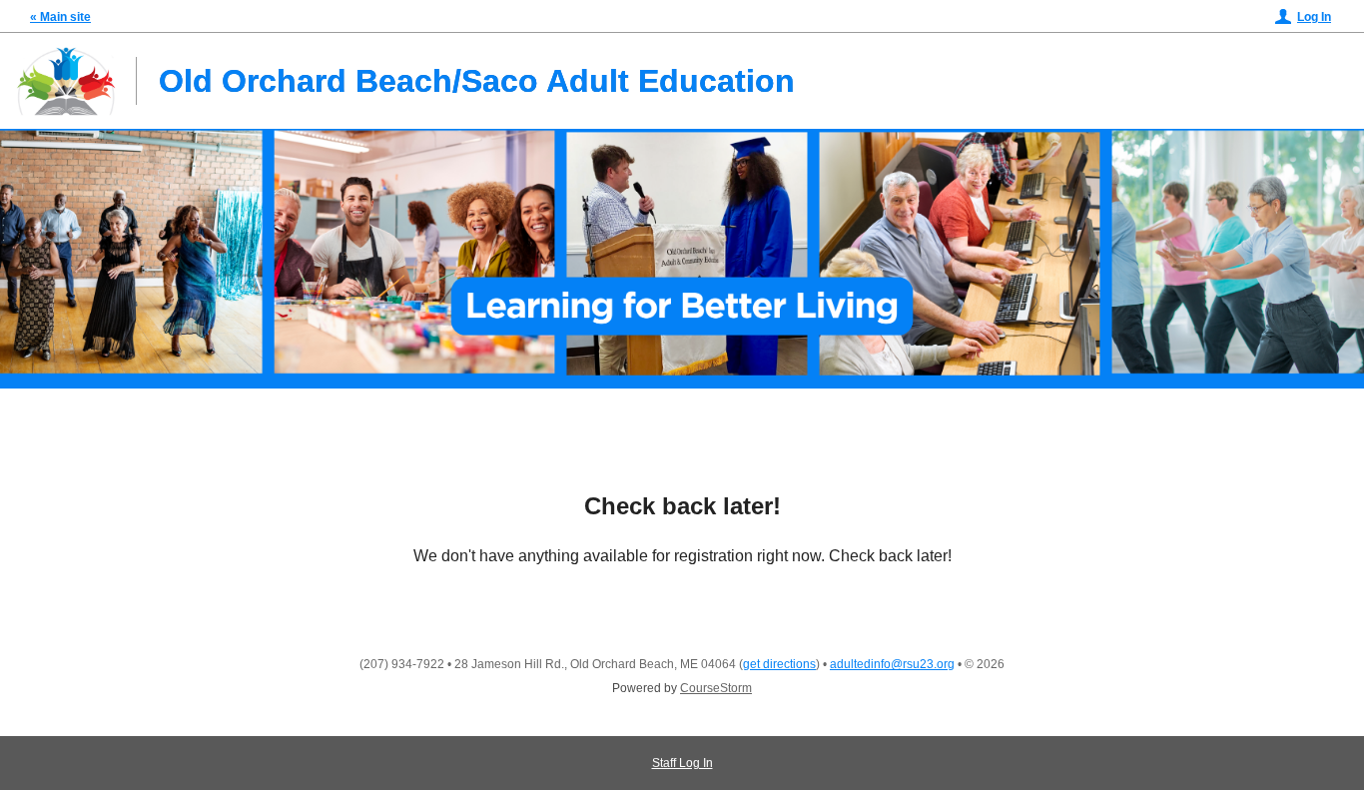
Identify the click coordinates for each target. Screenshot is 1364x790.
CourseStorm (716, 688)
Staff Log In (682, 763)
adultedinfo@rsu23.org (892, 664)
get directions (779, 664)
